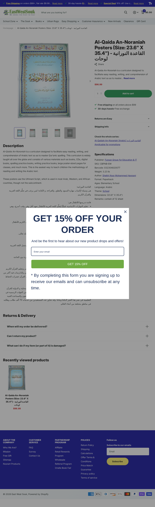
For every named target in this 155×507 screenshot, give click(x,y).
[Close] (125, 211)
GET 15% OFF (78, 264)
